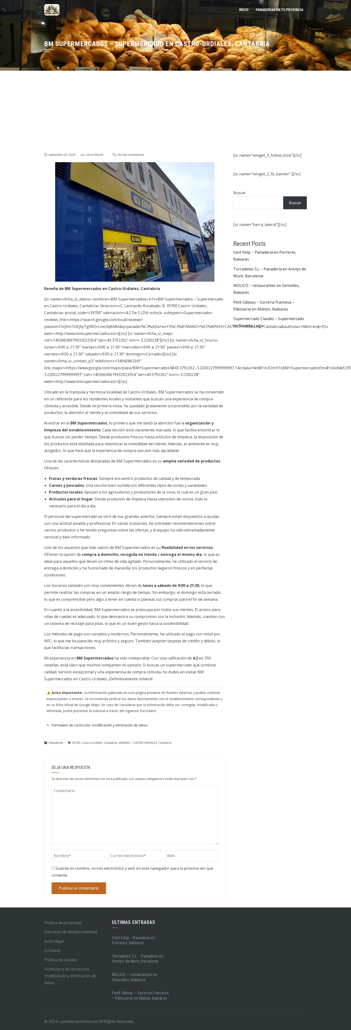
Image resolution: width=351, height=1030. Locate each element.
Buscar (239, 192)
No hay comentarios (131, 154)
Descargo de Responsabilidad (70, 931)
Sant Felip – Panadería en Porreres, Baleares (133, 940)
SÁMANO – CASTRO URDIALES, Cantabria (144, 742)
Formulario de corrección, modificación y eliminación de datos (99, 725)
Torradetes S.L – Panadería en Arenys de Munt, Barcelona (137, 959)
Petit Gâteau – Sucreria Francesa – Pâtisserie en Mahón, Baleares (140, 995)
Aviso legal (54, 941)
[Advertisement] (175, 116)
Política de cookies (60, 959)
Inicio (244, 10)
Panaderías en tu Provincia (279, 10)
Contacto (52, 950)
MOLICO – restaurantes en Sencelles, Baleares (134, 977)
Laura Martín (94, 154)
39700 (76, 742)
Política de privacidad (63, 922)
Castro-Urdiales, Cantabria (99, 742)
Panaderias (55, 742)
